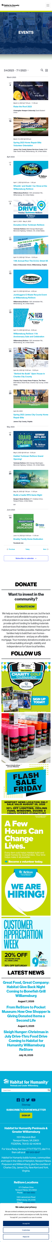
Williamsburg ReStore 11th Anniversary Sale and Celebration (28, 335)
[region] (26, 1222)
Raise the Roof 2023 (22, 106)
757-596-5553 (29, 1192)
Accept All (26, 1223)
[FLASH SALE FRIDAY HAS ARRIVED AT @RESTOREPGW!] (26, 789)
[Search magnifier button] (49, 1090)
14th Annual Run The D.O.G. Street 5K (30, 260)
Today (28, 549)
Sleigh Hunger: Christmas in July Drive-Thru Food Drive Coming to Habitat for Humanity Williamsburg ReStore (26, 1040)
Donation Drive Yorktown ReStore (28, 224)
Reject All (26, 1237)
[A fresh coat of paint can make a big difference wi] (26, 738)
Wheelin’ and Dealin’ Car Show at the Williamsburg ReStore (30, 187)
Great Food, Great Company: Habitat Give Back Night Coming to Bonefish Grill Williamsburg (26, 989)
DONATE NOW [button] (26, 606)
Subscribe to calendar (25, 558)
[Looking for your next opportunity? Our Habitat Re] (26, 891)
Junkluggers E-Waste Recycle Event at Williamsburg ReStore (30, 296)
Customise (26, 1230)
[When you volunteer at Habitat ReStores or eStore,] (26, 840)
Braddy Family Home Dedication (28, 539)
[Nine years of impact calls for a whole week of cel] (26, 941)
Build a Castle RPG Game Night (27, 495)
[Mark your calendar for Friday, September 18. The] (26, 687)
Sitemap (26, 1104)
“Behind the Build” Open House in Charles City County (29, 375)
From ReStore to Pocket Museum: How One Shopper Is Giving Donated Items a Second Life (26, 1014)
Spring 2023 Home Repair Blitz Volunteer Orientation (27, 144)
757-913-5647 (33, 1152)
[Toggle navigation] (48, 5)
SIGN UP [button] (26, 1115)
